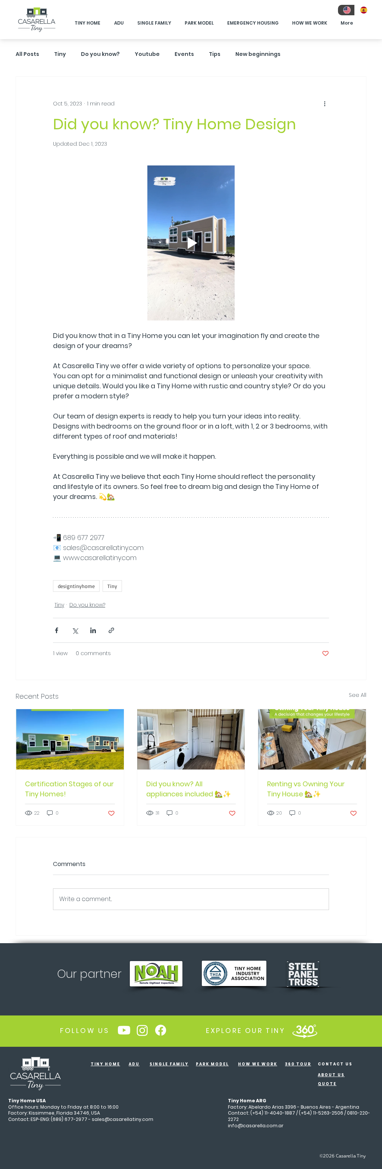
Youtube (147, 54)
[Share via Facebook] (56, 630)
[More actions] (324, 103)
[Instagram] (142, 1030)
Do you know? (100, 54)
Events (184, 54)
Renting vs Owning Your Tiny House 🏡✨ (306, 789)
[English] (346, 10)
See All (357, 695)
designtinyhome (76, 586)
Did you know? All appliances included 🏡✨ (188, 789)
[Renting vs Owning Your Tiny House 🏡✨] (312, 739)
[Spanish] (362, 10)
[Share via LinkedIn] (93, 630)
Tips (214, 54)
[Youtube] (124, 1030)
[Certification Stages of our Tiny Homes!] (70, 739)
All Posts (27, 54)
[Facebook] (160, 1030)
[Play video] (191, 242)
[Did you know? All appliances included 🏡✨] (191, 739)
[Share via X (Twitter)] (74, 630)
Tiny (60, 54)
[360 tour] (305, 1030)
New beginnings (258, 54)
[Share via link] (111, 630)
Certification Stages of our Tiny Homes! (69, 789)
